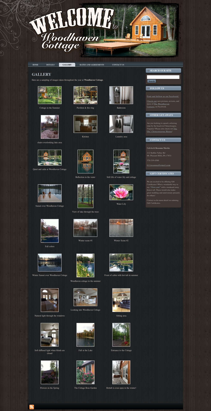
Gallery (41, 74)
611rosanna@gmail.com (158, 165)
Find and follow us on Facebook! (163, 96)
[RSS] (31, 407)
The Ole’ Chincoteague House (162, 130)
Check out (152, 101)
